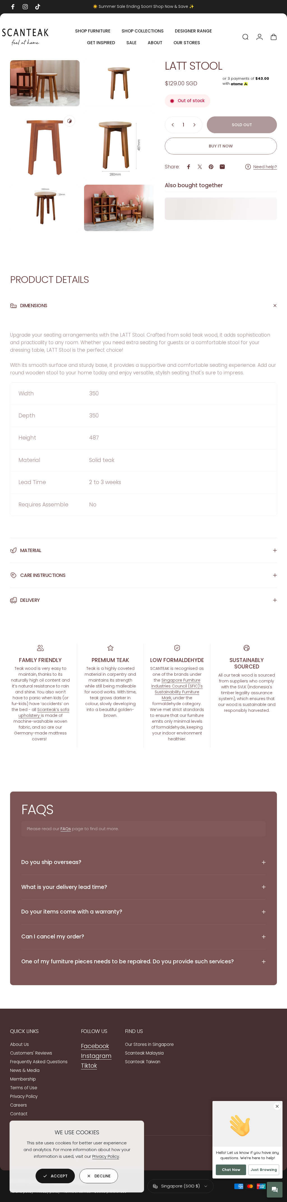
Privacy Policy (105, 1156)
